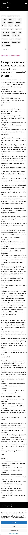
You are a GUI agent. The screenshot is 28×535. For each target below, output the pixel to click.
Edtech (4, 26)
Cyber (3, 22)
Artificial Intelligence (13, 16)
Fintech (17, 26)
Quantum (4, 39)
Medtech (14, 32)
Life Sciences (5, 32)
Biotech (4, 19)
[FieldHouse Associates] (6, 2)
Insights (8, 7)
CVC (20, 19)
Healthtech (5, 29)
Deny (14, 526)
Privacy (16, 533)
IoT (11, 29)
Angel (3, 16)
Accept (14, 522)
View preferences (14, 530)
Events (10, 26)
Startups (18, 39)
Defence (18, 22)
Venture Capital (6, 45)
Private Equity (5, 35)
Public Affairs (16, 35)
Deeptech (10, 22)
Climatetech (12, 19)
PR (20, 32)
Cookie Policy (12, 533)
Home (2, 7)
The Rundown (5, 42)
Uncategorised (16, 42)
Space (11, 39)
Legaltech (18, 29)
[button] (26, 510)
